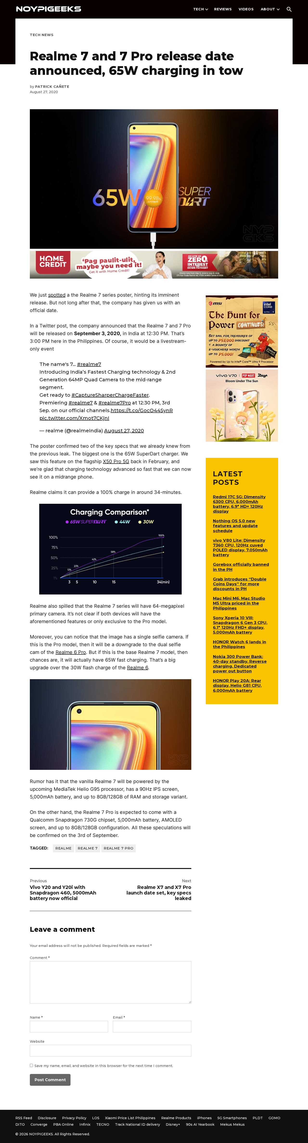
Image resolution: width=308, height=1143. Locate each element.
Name (36, 1017)
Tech (198, 9)
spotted (56, 295)
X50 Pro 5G (116, 461)
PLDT (258, 1118)
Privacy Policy (74, 1118)
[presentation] (207, 9)
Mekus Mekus (232, 1124)
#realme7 (89, 364)
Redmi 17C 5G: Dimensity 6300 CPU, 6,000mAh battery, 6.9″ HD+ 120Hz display (239, 504)
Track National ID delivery (137, 1124)
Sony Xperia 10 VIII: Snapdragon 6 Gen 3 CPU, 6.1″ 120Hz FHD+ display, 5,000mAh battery (240, 625)
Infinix (84, 1124)
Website (37, 1041)
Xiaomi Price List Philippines (130, 1118)
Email (119, 1017)
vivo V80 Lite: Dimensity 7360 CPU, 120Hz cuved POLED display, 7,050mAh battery (240, 547)
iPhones (204, 1118)
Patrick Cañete (52, 86)
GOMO (274, 1118)
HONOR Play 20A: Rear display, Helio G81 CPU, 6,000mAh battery (237, 685)
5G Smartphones (232, 1118)
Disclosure (47, 1118)
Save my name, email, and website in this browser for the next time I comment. (103, 1066)
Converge (39, 1124)
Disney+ (173, 1124)
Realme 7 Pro (118, 848)
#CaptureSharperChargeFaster (110, 395)
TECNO (102, 1124)
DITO (20, 1124)
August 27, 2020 (124, 431)
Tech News (41, 35)
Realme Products (176, 1118)
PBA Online (63, 1124)
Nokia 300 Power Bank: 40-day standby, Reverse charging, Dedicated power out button (240, 663)
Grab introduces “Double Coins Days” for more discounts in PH (239, 584)
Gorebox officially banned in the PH (241, 567)
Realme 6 (137, 667)
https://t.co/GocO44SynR (142, 410)
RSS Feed (23, 1118)
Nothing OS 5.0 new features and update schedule (235, 525)
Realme (63, 848)
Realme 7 (88, 848)
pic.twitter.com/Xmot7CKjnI (74, 418)
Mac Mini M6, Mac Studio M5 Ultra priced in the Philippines (239, 603)
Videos (246, 9)
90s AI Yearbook (200, 1124)
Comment (40, 958)
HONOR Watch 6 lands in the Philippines (239, 644)
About (268, 9)
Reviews (223, 9)
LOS (95, 1118)
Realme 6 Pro (71, 652)
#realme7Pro (114, 403)
